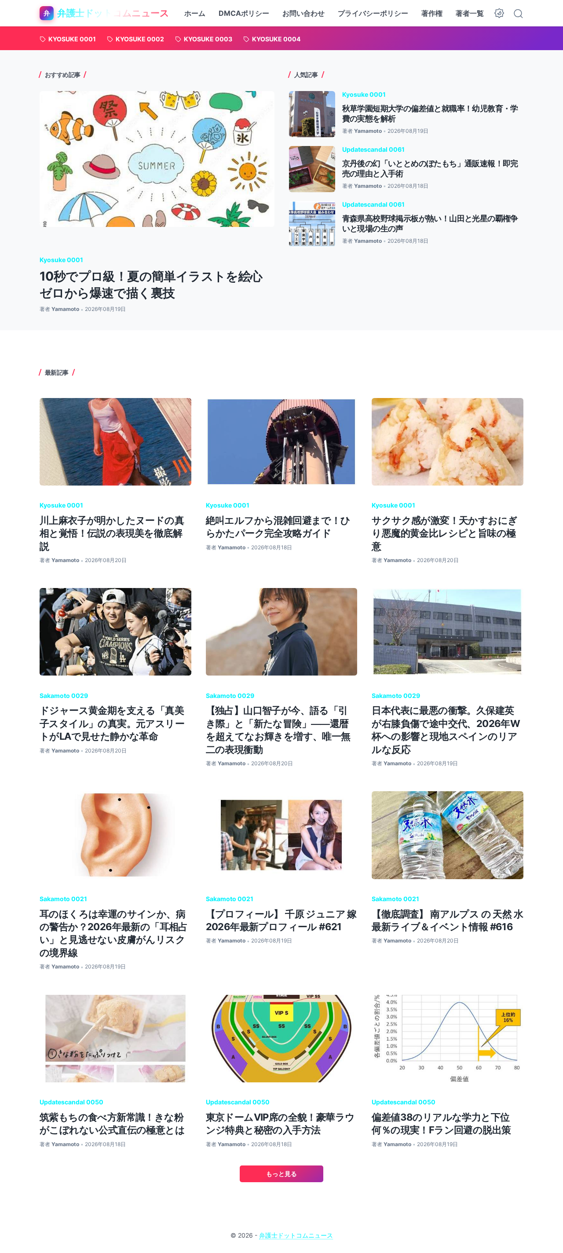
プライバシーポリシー (373, 13)
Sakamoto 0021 (63, 898)
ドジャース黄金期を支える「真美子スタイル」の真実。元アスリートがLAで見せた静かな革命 (112, 723)
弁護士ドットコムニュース (296, 1235)
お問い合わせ (303, 13)
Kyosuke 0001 (61, 259)
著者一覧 (470, 13)
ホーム (194, 13)
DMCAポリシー (244, 13)
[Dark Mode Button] (499, 13)
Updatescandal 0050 (71, 1102)
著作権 (431, 13)
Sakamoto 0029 (64, 695)
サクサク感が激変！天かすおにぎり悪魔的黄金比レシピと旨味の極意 (444, 533)
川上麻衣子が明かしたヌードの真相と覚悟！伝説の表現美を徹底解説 (112, 533)
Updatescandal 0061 (373, 149)
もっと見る (281, 1173)
